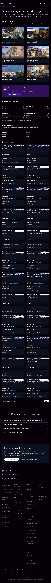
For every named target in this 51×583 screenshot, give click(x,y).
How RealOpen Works (7, 489)
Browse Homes (12, 6)
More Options (17, 510)
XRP (15, 497)
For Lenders (29, 501)
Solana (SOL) (17, 500)
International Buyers (6, 526)
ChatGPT (41, 501)
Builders (28, 492)
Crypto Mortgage (31, 526)
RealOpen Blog (30, 560)
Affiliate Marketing (31, 504)
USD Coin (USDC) (18, 494)
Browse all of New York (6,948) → (9, 120)
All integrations (42, 496)
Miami (18, 569)
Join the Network (31, 499)
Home (2, 6)
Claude (40, 499)
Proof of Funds (5, 501)
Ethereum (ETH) (18, 489)
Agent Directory (30, 550)
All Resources (30, 552)
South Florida (25, 569)
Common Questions (6, 492)
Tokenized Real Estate (32, 558)
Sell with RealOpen (31, 563)
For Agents (29, 486)
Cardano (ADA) (17, 502)
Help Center (29, 555)
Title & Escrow (30, 489)
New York (13, 569)
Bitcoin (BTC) (17, 486)
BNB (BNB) (16, 508)
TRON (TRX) (17, 505)
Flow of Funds (5, 495)
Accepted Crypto (5, 519)
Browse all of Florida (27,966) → (25, 120)
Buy (6, 6)
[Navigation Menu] (48, 3)
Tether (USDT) (17, 492)
